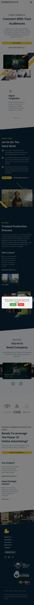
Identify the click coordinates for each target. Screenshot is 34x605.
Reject (21, 304)
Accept (13, 304)
